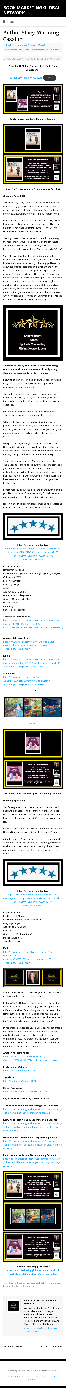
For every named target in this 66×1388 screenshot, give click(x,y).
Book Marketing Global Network (21, 45)
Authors (56, 49)
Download (50, 77)
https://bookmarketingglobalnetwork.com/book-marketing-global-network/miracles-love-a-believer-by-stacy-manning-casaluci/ (32, 1145)
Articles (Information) (13, 49)
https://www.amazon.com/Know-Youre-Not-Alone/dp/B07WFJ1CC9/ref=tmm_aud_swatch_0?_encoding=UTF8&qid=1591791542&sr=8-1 (27, 681)
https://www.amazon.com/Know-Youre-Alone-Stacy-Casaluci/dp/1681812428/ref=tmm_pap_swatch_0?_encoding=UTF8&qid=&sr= (29, 645)
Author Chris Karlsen (14, 1346)
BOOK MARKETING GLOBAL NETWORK (31, 10)
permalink (30, 1286)
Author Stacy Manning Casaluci (38, 49)
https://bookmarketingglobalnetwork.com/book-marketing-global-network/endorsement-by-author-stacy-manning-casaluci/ (32, 1162)
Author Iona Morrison (51, 1346)
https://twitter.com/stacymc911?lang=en (23, 1081)
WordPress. (33, 1379)
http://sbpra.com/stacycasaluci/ (19, 1070)
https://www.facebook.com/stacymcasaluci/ (25, 1091)
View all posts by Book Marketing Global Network (40, 1330)
